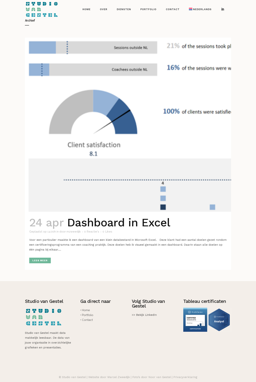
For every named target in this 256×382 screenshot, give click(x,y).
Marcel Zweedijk (118, 377)
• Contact (86, 320)
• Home (85, 310)
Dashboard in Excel (118, 222)
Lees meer (40, 260)
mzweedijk (74, 231)
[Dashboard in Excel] (128, 125)
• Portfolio (86, 315)
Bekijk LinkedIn (146, 315)
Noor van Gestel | (160, 377)
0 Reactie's (91, 231)
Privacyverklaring (185, 377)
